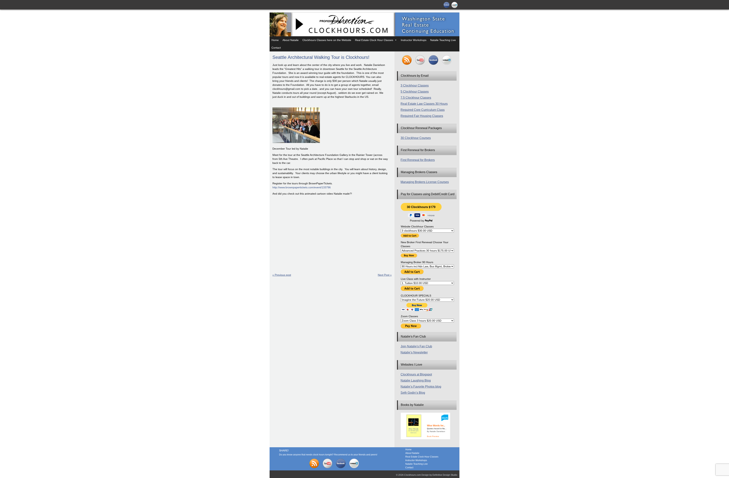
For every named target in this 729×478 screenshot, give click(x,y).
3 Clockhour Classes (415, 85)
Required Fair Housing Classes (422, 116)
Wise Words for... (436, 425)
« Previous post (281, 274)
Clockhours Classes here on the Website (326, 40)
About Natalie (290, 40)
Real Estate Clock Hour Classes (374, 40)
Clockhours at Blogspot (416, 374)
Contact (276, 47)
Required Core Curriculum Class (423, 109)
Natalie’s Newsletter (414, 352)
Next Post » (385, 274)
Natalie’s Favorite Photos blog (421, 386)
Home (275, 40)
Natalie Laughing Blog (416, 380)
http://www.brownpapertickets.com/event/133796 (301, 187)
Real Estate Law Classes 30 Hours (424, 103)
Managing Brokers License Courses (425, 182)
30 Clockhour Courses (416, 138)
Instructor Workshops (413, 40)
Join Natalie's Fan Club (416, 346)
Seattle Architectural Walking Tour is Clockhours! (320, 57)
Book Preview (433, 436)
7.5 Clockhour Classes (416, 97)
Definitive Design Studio (444, 475)
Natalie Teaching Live (443, 40)
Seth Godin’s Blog (413, 392)
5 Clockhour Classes (415, 91)
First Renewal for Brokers (418, 160)
